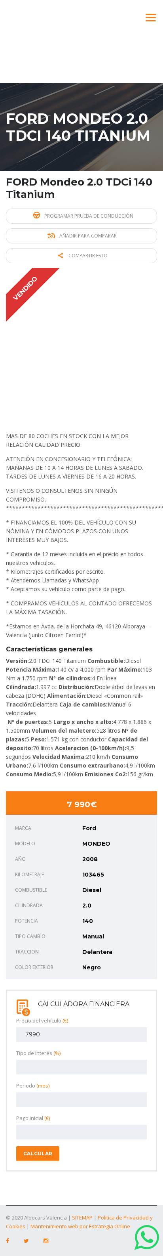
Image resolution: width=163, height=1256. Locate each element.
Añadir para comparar (87, 235)
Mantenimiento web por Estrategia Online (80, 1226)
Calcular (37, 1153)
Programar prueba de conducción (88, 216)
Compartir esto (87, 255)
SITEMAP (82, 1217)
